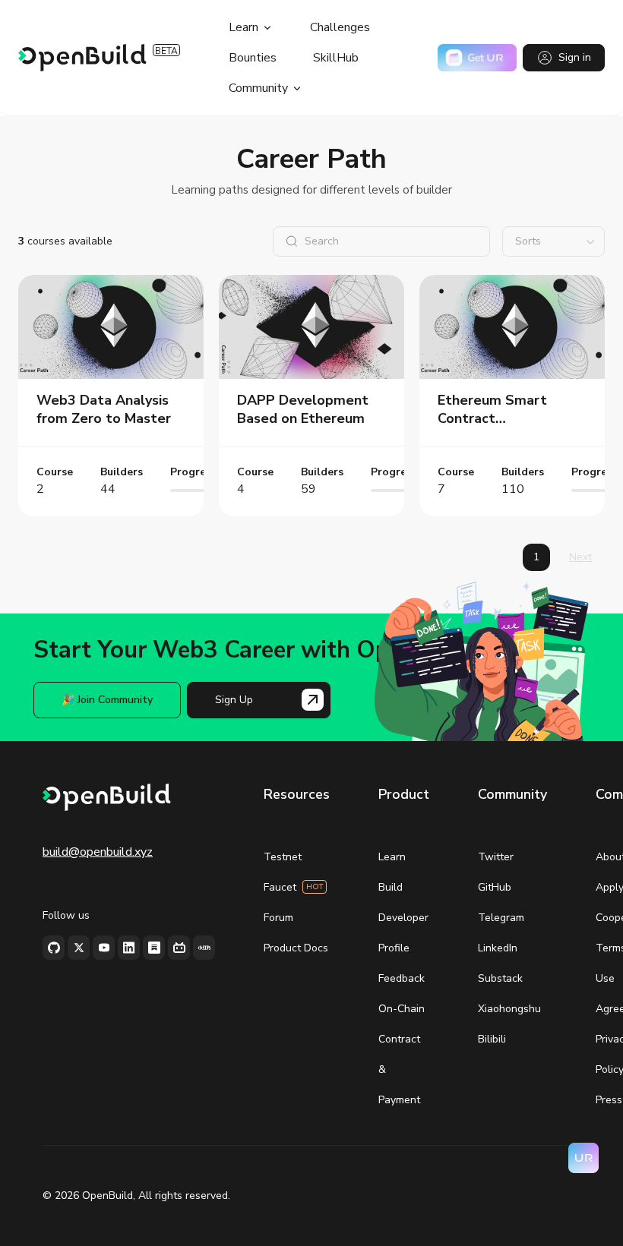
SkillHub (336, 57)
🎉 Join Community (107, 699)
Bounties (253, 57)
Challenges (340, 27)
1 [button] (536, 557)
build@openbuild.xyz (98, 852)
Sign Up (234, 699)
